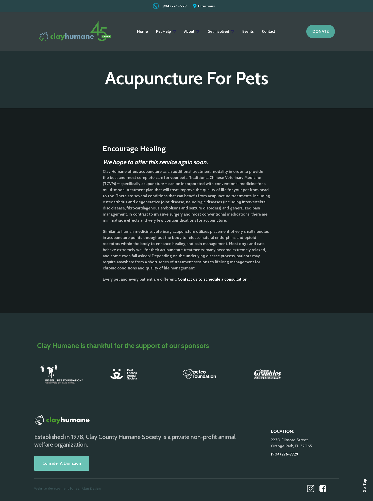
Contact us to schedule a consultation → (215, 279)
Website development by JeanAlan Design (67, 488)
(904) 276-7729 (174, 6)
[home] (75, 31)
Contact (268, 31)
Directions (206, 6)
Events (248, 31)
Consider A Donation (61, 463)
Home (142, 31)
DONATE (320, 31)
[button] (166, 31)
